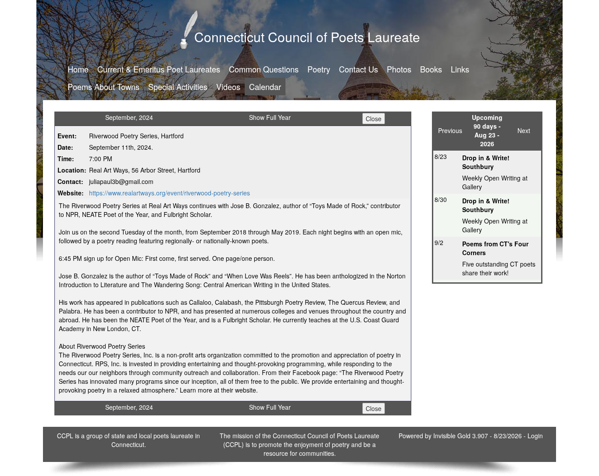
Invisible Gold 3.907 (461, 435)
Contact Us (358, 69)
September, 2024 (129, 117)
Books (431, 69)
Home (78, 69)
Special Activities (177, 86)
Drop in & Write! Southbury (486, 162)
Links (460, 69)
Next (523, 130)
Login (535, 435)
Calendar (265, 86)
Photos (399, 69)
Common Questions (264, 69)
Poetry (318, 69)
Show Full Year (270, 117)
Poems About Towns (103, 86)
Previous (450, 130)
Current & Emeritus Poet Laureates (158, 69)
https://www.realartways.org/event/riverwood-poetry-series (169, 192)
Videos (228, 86)
